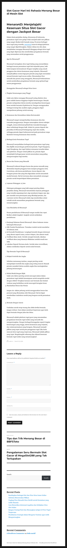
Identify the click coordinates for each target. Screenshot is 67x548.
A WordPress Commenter (16, 533)
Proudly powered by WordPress (48, 543)
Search (9, 474)
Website (10, 406)
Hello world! (31, 533)
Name (9, 389)
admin (11, 341)
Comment (11, 362)
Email (9, 397)
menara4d (27, 44)
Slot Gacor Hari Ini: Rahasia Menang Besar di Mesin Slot (22, 543)
